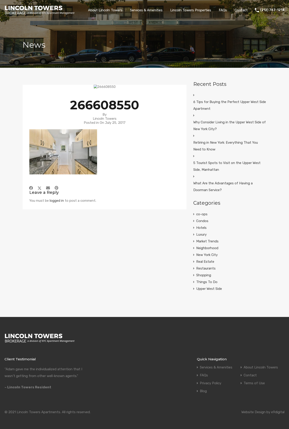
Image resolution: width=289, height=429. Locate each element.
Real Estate (205, 262)
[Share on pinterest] (56, 188)
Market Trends (207, 241)
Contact (241, 10)
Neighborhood (207, 248)
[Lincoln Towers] (40, 14)
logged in (57, 201)
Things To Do (206, 282)
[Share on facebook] (31, 188)
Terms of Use (254, 383)
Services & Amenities (146, 10)
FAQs (223, 10)
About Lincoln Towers (105, 10)
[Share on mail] (48, 188)
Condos (202, 221)
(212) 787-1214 (272, 10)
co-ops (201, 214)
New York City (207, 255)
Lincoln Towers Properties (190, 10)
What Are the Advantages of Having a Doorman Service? (223, 186)
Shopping (203, 275)
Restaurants (206, 268)
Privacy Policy (210, 383)
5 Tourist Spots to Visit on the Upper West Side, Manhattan (227, 166)
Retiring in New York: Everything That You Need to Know (225, 146)
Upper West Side (209, 289)
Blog (203, 391)
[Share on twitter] (39, 188)
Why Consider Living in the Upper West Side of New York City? (229, 125)
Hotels (201, 228)
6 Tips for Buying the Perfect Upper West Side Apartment (229, 105)
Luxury (201, 234)
